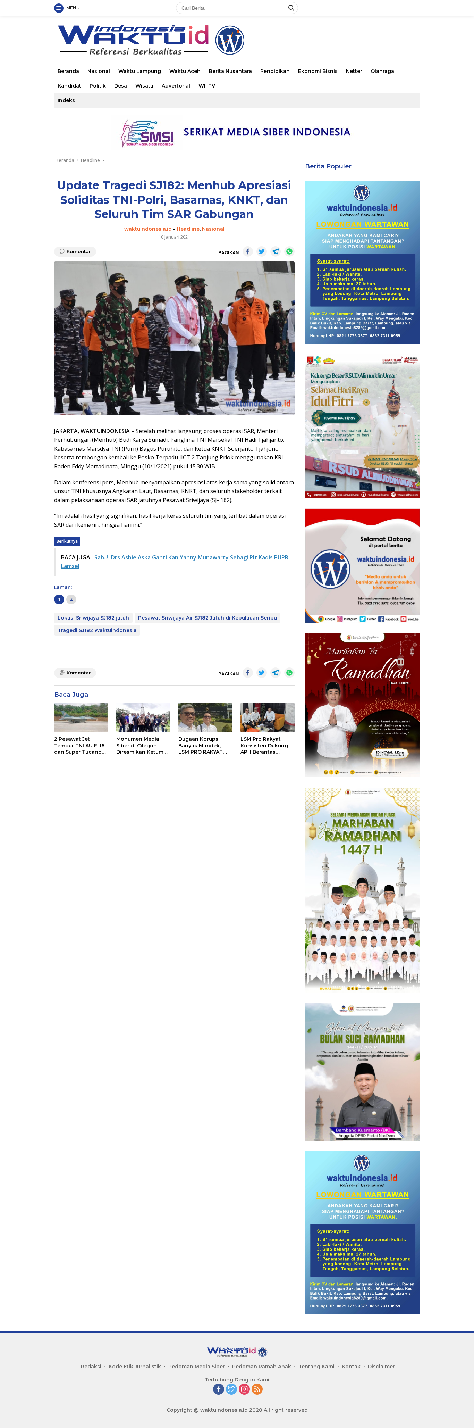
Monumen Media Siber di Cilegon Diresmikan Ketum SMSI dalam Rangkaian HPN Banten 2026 (139, 745)
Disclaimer (381, 1366)
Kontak (351, 1366)
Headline (188, 229)
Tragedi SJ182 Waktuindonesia (97, 630)
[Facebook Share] (248, 251)
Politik (98, 86)
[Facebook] (218, 1390)
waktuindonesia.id (148, 229)
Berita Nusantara (230, 71)
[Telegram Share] (275, 251)
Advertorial (176, 86)
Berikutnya (67, 541)
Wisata (144, 86)
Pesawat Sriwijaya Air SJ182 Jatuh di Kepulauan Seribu (207, 618)
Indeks (66, 100)
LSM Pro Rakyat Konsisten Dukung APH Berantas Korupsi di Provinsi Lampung (264, 745)
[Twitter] (231, 1390)
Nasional (98, 71)
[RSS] (257, 1390)
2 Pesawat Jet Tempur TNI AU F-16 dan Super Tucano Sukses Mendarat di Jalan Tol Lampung (79, 745)
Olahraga (382, 71)
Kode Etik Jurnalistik (135, 1366)
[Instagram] (244, 1390)
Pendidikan (275, 71)
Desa (120, 86)
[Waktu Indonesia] (150, 39)
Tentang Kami (316, 1366)
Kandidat (69, 86)
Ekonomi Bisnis (318, 71)
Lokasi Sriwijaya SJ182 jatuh (93, 618)
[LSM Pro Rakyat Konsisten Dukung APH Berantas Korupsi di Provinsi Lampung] (267, 718)
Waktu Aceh (185, 71)
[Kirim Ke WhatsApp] (289, 251)
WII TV (206, 86)
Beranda (68, 71)
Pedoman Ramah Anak (261, 1366)
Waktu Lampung (139, 71)
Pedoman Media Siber (196, 1366)
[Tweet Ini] (261, 251)
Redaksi (91, 1366)
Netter (354, 71)
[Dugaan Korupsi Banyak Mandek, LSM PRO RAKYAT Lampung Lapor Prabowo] (205, 718)
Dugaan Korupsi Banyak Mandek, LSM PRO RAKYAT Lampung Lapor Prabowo (200, 745)
